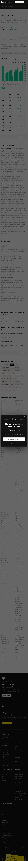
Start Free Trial (19, 1)
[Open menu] (25, 2)
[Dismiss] (25, 417)
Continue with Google (15, 439)
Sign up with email (14, 443)
